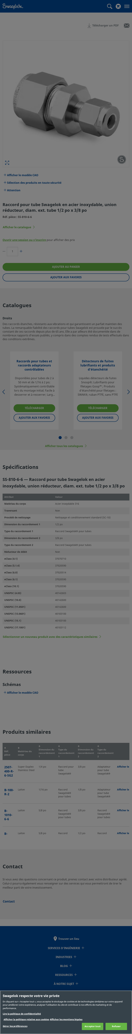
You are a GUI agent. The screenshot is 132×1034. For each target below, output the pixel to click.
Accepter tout (93, 1026)
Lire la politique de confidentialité (22, 1013)
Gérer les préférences (15, 1026)
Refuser (116, 1026)
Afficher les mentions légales (66, 1019)
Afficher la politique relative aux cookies (26, 1019)
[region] (66, 1012)
